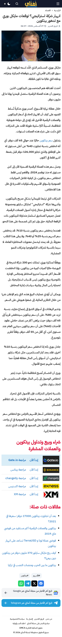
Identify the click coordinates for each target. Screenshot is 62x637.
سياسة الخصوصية (17, 619)
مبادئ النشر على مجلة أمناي (38, 623)
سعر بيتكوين (46, 140)
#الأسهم (36, 575)
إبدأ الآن (34, 460)
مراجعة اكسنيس (17, 486)
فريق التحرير (39, 619)
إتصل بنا (29, 619)
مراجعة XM (20, 494)
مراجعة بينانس (18, 469)
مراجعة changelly (15, 478)
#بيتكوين (24, 575)
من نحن (49, 619)
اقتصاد (48, 10)
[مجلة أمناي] (31, 3)
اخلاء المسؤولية (19, 623)
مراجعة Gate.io (17, 460)
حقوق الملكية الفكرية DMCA (31, 628)
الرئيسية (57, 10)
